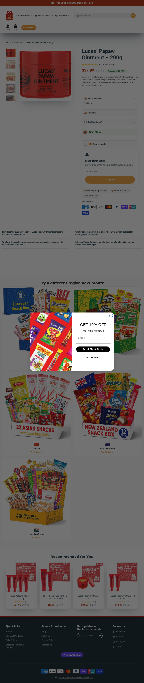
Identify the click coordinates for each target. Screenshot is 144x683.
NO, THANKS (93, 358)
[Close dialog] (111, 315)
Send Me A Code (93, 349)
